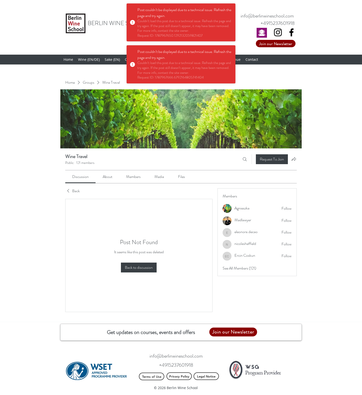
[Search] (245, 159)
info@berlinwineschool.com (267, 15)
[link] (80, 176)
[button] (89, 59)
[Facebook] (291, 32)
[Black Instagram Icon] (278, 32)
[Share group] (294, 159)
